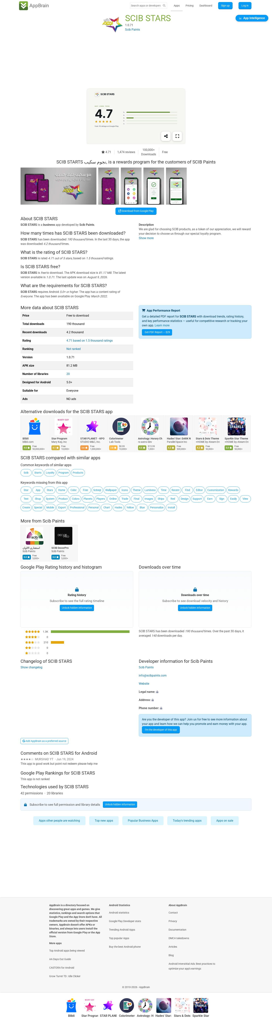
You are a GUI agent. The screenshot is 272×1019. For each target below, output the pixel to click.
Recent (175, 490)
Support (197, 498)
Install (171, 507)
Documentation (177, 929)
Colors (75, 498)
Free (85, 490)
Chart (106, 507)
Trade (125, 498)
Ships (161, 498)
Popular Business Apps (143, 820)
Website (144, 683)
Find (187, 490)
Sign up (225, 5)
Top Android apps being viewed (67, 950)
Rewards (233, 490)
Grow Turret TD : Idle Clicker (64, 976)
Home (61, 490)
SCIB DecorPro (60, 548)
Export (62, 507)
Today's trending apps (187, 820)
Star (26, 490)
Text (26, 498)
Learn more (162, 325)
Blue (142, 507)
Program (63, 472)
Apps (177, 5)
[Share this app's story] (166, 136)
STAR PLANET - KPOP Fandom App (92, 438)
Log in (245, 5)
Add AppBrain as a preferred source (45, 741)
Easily (233, 498)
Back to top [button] (262, 985)
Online (113, 498)
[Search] (164, 6)
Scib (26, 472)
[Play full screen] (177, 136)
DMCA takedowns (179, 938)
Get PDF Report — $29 (157, 332)
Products (78, 472)
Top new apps (104, 820)
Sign (221, 498)
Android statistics (119, 912)
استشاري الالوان (31, 548)
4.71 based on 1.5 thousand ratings (89, 340)
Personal (93, 507)
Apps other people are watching (59, 820)
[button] (195, 692)
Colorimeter (116, 438)
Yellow (130, 507)
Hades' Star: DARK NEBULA (179, 438)
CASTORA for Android (61, 967)
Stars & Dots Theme (207, 438)
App (38, 490)
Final (136, 498)
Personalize (156, 507)
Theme (136, 490)
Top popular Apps (119, 938)
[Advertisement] (132, 62)
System (50, 498)
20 (68, 374)
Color (73, 490)
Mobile (50, 507)
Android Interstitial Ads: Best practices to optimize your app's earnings (192, 966)
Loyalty (50, 472)
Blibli (26, 438)
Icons (125, 490)
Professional (77, 507)
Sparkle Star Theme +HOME (237, 438)
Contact (173, 912)
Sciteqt (97, 490)
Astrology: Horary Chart (150, 438)
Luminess (150, 490)
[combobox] (145, 5)
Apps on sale (224, 820)
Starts (37, 472)
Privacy (173, 921)
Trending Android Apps (122, 929)
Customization (215, 490)
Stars (50, 490)
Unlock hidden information (77, 607)
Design (185, 498)
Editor (199, 490)
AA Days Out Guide (60, 959)
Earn (210, 498)
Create (26, 507)
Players (100, 498)
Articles (173, 946)
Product (63, 498)
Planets (88, 498)
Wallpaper (111, 490)
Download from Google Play (137, 210)
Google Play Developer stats (125, 921)
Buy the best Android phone (125, 946)
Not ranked (73, 349)
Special (38, 507)
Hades (118, 507)
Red (173, 498)
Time (163, 490)
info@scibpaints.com (153, 675)
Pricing (190, 5)
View (245, 498)
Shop (38, 498)
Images (149, 498)
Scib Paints (54, 521)
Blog (171, 955)
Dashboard (205, 5)
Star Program (59, 438)
